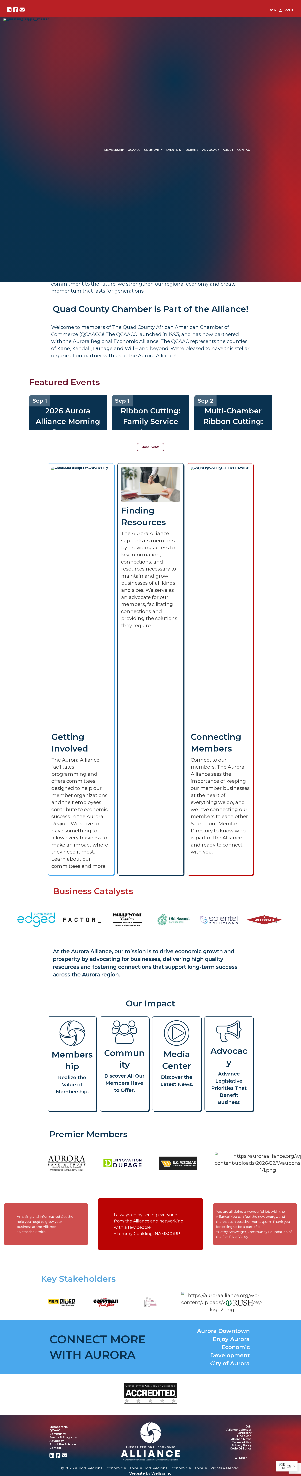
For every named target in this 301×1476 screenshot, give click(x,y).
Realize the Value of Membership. (72, 1084)
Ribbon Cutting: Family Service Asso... (150, 421)
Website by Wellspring (150, 1473)
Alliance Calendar (239, 1429)
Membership (114, 150)
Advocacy (210, 150)
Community (153, 150)
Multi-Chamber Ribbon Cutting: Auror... (233, 421)
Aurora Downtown (223, 1330)
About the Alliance (62, 1444)
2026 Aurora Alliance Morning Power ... (68, 421)
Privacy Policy (242, 1445)
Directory (245, 1432)
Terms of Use (242, 1442)
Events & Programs (182, 150)
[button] (37, 1224)
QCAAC (54, 1430)
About (228, 150)
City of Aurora (230, 1363)
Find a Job (244, 1436)
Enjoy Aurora (231, 1339)
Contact (244, 150)
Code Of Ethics (241, 1448)
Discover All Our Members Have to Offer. (124, 1083)
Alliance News (241, 1439)
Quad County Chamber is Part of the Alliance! (150, 309)
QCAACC (134, 150)
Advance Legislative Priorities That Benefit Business (229, 1088)
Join (249, 1426)
